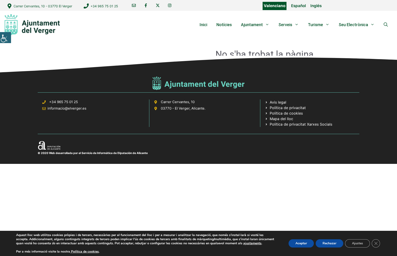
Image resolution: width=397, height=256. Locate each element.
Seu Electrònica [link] (353, 24)
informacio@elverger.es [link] (67, 108)
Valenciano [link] (274, 5)
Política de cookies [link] (84, 251)
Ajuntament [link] (252, 24)
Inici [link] (203, 24)
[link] (5, 37)
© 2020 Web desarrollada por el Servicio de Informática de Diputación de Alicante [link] (93, 153)
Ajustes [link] (357, 243)
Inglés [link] (316, 5)
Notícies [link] (224, 24)
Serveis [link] (285, 24)
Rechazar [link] (329, 243)
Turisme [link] (315, 24)
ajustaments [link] (252, 243)
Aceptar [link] (301, 243)
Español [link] (298, 5)
